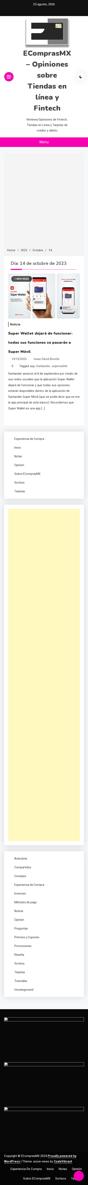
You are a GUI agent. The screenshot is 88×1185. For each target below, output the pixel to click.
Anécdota (20, 858)
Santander (43, 366)
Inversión (20, 893)
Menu (44, 142)
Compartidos (22, 867)
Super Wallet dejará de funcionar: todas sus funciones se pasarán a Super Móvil (40, 342)
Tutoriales (20, 981)
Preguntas (21, 928)
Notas (18, 456)
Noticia (15, 324)
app (32, 366)
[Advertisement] (44, 202)
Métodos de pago (25, 902)
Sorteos (19, 482)
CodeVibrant (63, 1161)
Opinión (19, 465)
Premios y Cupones (26, 937)
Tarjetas (19, 491)
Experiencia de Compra (29, 438)
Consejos (20, 876)
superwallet (59, 366)
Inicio (17, 447)
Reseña (19, 954)
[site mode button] (81, 76)
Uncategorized (23, 989)
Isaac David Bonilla (46, 359)
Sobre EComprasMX (27, 473)
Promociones (23, 946)
